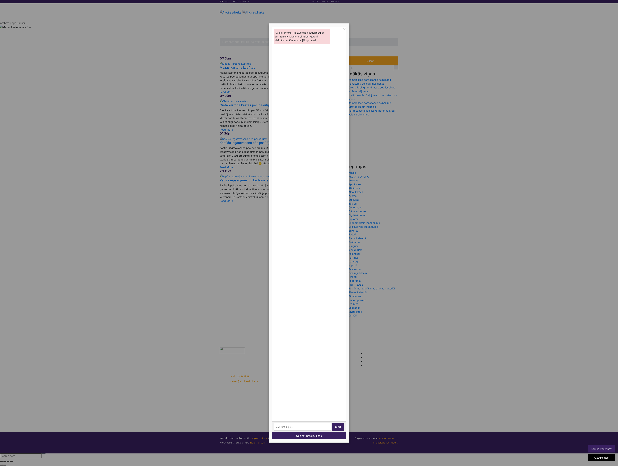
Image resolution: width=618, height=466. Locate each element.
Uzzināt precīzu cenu (309, 435)
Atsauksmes (601, 457)
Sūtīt (338, 427)
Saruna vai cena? (601, 449)
